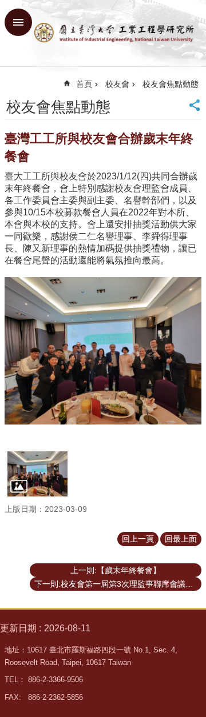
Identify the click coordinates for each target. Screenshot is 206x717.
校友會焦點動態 (170, 84)
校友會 (117, 84)
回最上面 (181, 538)
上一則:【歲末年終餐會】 (115, 570)
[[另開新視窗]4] (37, 473)
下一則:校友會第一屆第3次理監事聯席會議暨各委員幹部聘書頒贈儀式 (117, 583)
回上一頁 (138, 538)
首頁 (84, 84)
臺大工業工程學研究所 (114, 33)
